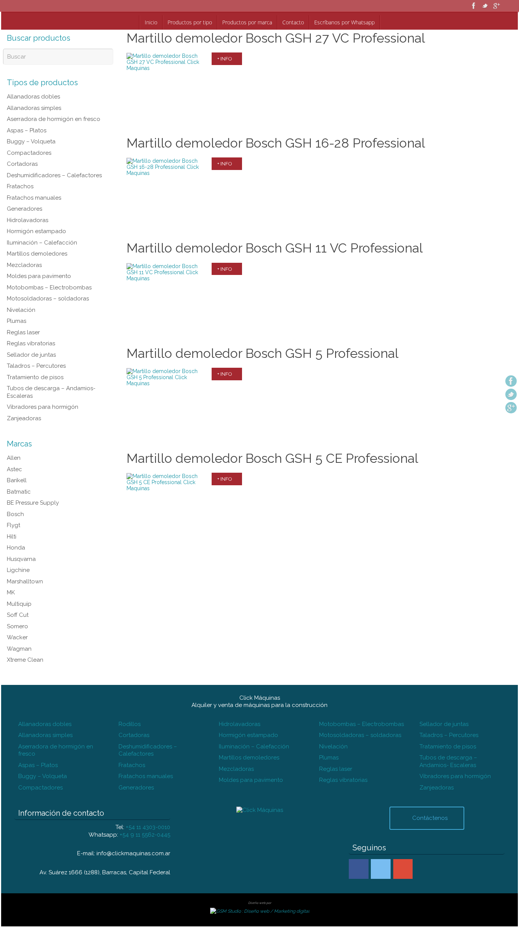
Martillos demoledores (37, 253)
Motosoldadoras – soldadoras (48, 298)
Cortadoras (22, 163)
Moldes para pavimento (39, 276)
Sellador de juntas (31, 354)
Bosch (15, 514)
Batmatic (19, 491)
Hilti (11, 536)
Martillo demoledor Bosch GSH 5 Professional (263, 353)
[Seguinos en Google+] (496, 5)
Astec (14, 469)
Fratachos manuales (34, 197)
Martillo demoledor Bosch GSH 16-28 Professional (276, 143)
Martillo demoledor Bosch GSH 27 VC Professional (276, 38)
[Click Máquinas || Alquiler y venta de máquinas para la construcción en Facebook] (359, 869)
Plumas (16, 321)
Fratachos (20, 186)
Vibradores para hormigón (42, 406)
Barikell (17, 480)
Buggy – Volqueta (31, 141)
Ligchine (18, 570)
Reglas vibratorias (31, 343)
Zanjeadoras (24, 418)
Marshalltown (25, 581)
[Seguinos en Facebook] (473, 5)
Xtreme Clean (25, 659)
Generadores (24, 208)
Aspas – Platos (26, 130)
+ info (224, 59)
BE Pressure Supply (33, 502)
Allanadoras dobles (33, 96)
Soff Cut (17, 615)
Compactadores (29, 152)
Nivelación (21, 310)
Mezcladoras (24, 265)
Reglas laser (23, 332)
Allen (14, 457)
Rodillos (130, 724)
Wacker (17, 637)
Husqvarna (21, 559)
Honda (16, 547)
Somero (17, 626)
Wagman (19, 648)
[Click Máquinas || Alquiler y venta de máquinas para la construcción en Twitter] (381, 869)
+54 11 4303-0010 (148, 827)
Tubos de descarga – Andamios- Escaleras (448, 761)
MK (11, 592)
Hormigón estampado (36, 231)
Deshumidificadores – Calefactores (54, 175)
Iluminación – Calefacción (42, 242)
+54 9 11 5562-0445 (145, 834)
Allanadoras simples (34, 108)
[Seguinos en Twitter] (485, 5)
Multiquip (19, 603)
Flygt (13, 525)
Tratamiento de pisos (35, 377)
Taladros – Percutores (36, 365)
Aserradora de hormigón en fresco (53, 119)
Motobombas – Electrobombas (49, 287)
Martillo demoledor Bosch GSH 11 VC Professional (275, 248)
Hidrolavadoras (27, 220)
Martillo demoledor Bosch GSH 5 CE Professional (272, 458)
